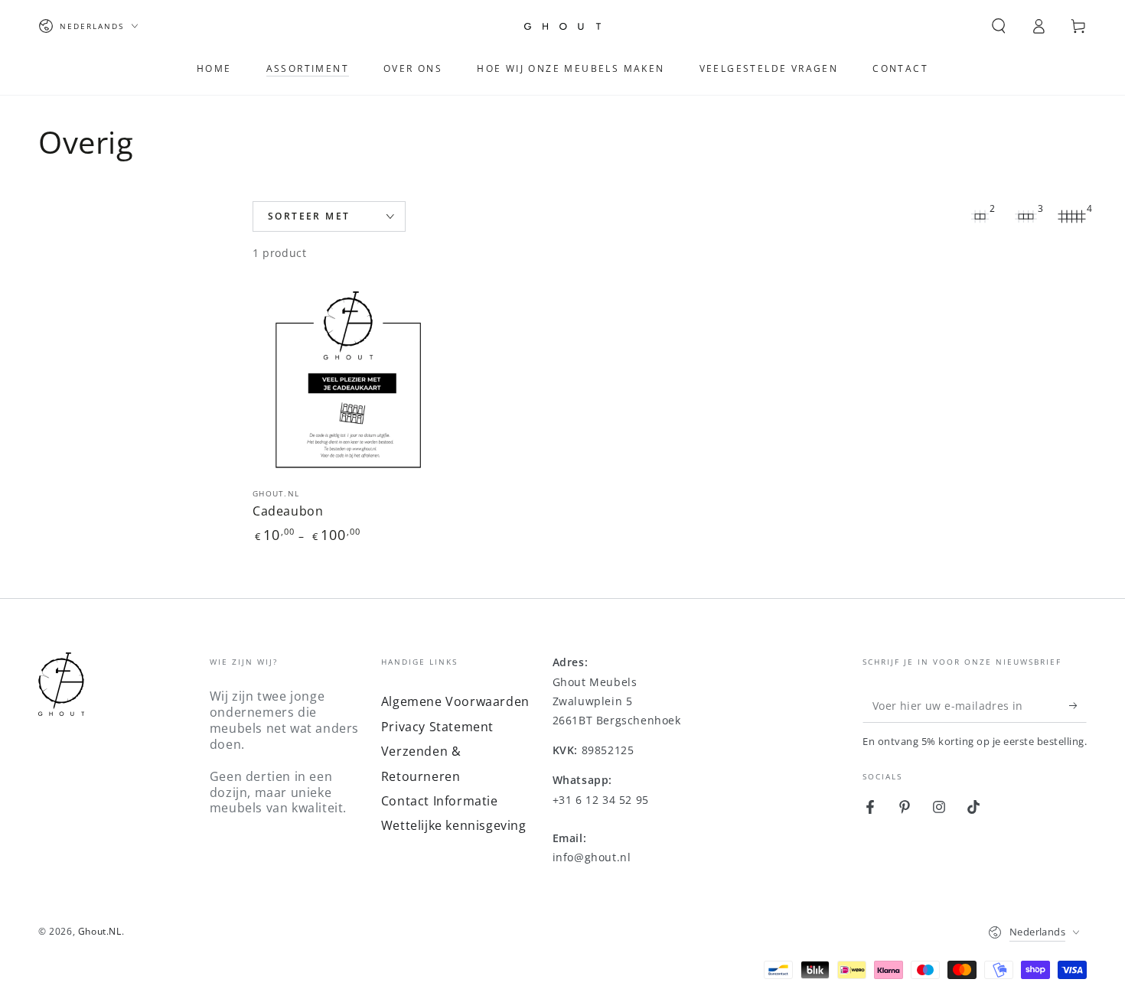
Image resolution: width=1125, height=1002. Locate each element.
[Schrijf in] (1078, 705)
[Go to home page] (562, 26)
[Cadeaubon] (348, 381)
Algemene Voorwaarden (455, 701)
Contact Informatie (439, 800)
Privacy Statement (437, 726)
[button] (999, 26)
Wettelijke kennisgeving (454, 825)
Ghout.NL (100, 931)
